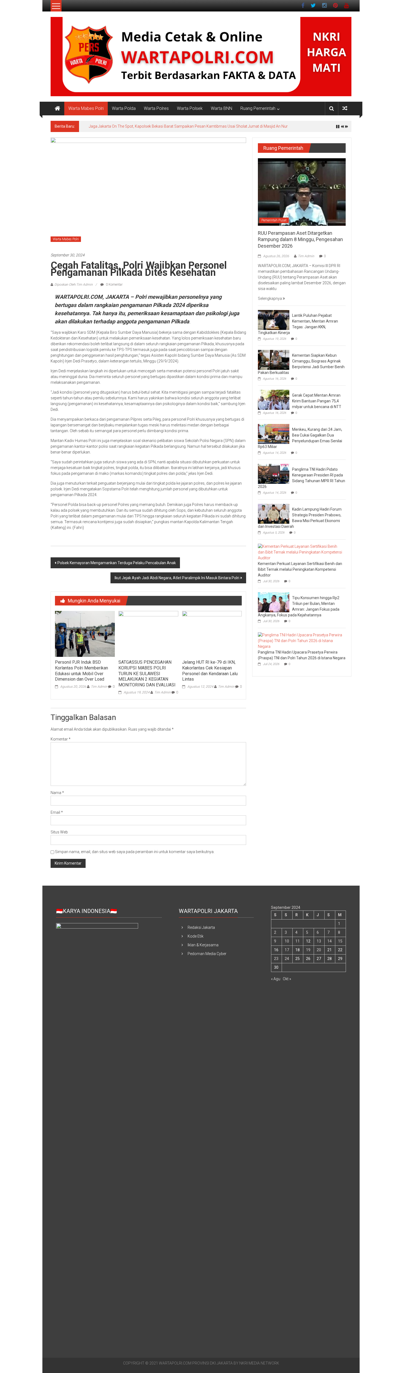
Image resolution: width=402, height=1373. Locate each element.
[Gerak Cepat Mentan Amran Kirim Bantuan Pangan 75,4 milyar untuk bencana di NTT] (273, 399)
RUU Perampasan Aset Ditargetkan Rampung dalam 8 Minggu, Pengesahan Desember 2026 (300, 239)
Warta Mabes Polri (86, 108)
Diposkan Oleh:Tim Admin (73, 284)
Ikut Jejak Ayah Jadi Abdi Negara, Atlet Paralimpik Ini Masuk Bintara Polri (177, 578)
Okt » (287, 979)
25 (297, 958)
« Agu (275, 979)
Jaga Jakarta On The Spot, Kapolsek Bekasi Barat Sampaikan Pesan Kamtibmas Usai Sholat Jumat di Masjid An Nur (188, 126)
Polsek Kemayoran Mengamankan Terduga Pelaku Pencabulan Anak (116, 563)
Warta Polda (124, 108)
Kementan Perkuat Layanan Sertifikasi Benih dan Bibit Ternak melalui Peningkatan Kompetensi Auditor (300, 569)
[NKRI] (57, 108)
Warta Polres (156, 108)
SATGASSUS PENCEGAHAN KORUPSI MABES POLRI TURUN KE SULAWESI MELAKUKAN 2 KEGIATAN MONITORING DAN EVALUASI (147, 673)
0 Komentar (114, 284)
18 (297, 950)
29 (340, 958)
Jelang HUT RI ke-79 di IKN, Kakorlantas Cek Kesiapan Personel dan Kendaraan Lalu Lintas (210, 671)
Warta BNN (221, 108)
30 (276, 967)
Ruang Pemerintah (257, 108)
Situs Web (59, 832)
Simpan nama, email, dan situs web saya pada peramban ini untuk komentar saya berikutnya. (134, 852)
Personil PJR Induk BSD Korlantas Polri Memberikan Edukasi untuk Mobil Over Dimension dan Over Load (81, 671)
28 (329, 958)
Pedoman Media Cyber (207, 954)
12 (308, 941)
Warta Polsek (190, 108)
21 (329, 950)
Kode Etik (195, 936)
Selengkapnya (270, 298)
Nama (57, 793)
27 (319, 958)
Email (57, 812)
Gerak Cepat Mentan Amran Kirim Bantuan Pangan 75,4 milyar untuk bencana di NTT (316, 401)
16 (276, 950)
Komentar (61, 739)
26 (308, 958)
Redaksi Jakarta (201, 927)
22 (340, 950)
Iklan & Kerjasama (203, 945)
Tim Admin (99, 687)
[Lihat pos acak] (344, 108)
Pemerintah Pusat (274, 220)
